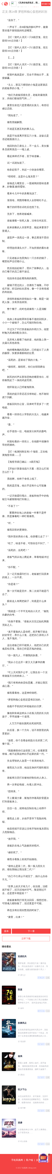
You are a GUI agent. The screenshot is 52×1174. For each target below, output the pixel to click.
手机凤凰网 (17, 1160)
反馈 (38, 1160)
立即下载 (26, 938)
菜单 (6, 931)
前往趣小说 (46, 4)
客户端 (29, 1160)
